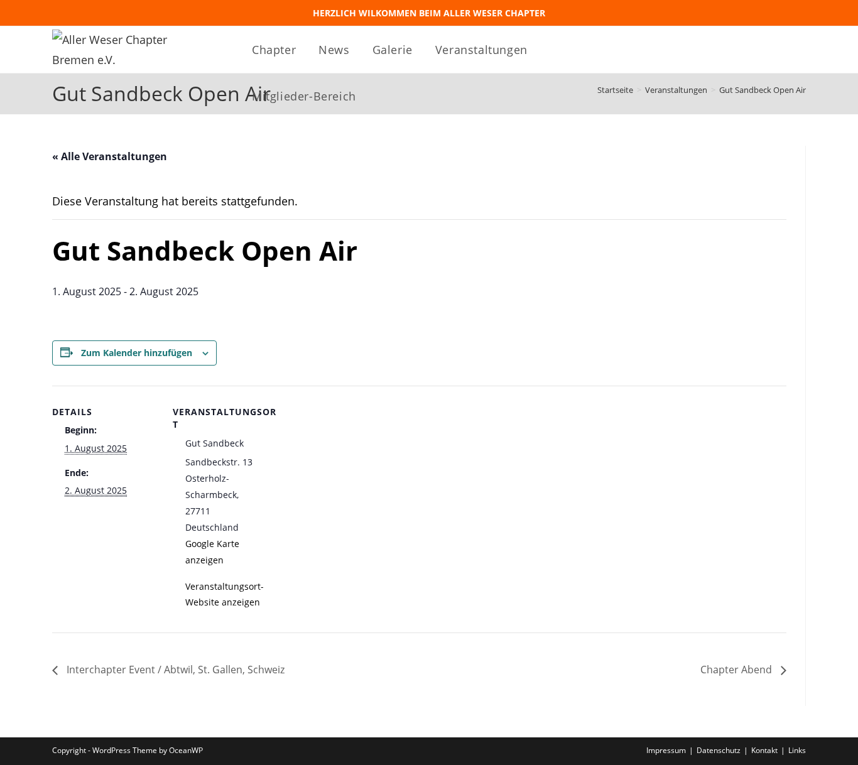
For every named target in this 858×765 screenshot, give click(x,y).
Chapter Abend (737, 669)
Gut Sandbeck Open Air (762, 89)
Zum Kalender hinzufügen (136, 353)
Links (797, 750)
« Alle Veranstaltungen (109, 156)
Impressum (666, 750)
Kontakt (764, 750)
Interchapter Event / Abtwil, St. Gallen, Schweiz (174, 669)
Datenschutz (719, 750)
